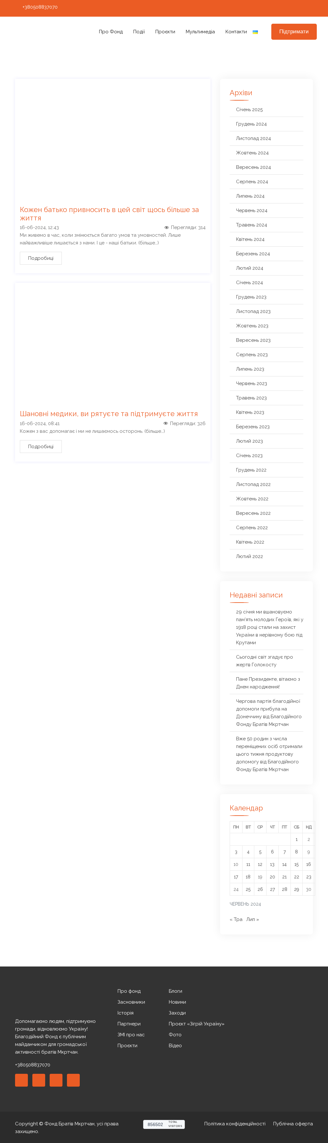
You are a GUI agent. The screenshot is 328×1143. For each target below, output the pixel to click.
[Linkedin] (38, 1080)
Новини (177, 1002)
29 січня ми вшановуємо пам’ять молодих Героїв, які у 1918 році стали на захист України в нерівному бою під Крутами (269, 627)
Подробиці (40, 258)
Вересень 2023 (253, 340)
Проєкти (165, 32)
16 (308, 864)
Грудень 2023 (251, 297)
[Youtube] (301, 8)
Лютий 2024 (249, 268)
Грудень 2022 (251, 470)
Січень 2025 (249, 109)
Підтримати (294, 31)
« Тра (236, 919)
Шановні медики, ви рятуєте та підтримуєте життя (109, 413)
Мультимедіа (200, 32)
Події (139, 32)
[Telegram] (313, 8)
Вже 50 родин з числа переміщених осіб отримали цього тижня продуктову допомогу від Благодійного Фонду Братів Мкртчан (269, 754)
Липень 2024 (250, 196)
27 (272, 889)
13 (272, 864)
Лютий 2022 (249, 556)
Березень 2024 (253, 254)
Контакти (236, 32)
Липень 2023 (250, 369)
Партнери (129, 1024)
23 (308, 876)
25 (248, 889)
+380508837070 (40, 7)
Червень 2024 (251, 210)
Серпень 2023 (252, 355)
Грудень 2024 (251, 124)
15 (296, 864)
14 (284, 864)
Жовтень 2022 (252, 499)
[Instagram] (289, 8)
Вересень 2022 (253, 513)
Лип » (252, 919)
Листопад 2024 (253, 138)
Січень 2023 (249, 455)
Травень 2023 (251, 398)
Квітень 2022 (250, 542)
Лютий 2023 (249, 441)
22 (296, 876)
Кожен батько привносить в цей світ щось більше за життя (109, 213)
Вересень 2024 (253, 167)
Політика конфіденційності (235, 1124)
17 (236, 876)
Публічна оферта (293, 1124)
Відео (175, 1045)
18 (248, 876)
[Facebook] (277, 8)
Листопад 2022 (253, 484)
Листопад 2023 (253, 311)
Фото (175, 1035)
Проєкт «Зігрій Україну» (197, 1024)
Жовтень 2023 (252, 326)
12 (260, 864)
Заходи (177, 1013)
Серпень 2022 (252, 527)
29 (296, 889)
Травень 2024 (251, 225)
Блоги (175, 991)
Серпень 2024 (252, 182)
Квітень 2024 (250, 239)
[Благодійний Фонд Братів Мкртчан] (45, 32)
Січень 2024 (249, 282)
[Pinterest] (56, 1080)
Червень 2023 (251, 383)
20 (272, 876)
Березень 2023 (253, 427)
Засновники (131, 1002)
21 (284, 876)
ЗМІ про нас (131, 1035)
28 (284, 889)
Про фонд (111, 32)
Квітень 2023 (250, 412)
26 (260, 889)
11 (248, 864)
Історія (126, 1013)
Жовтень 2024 (252, 153)
